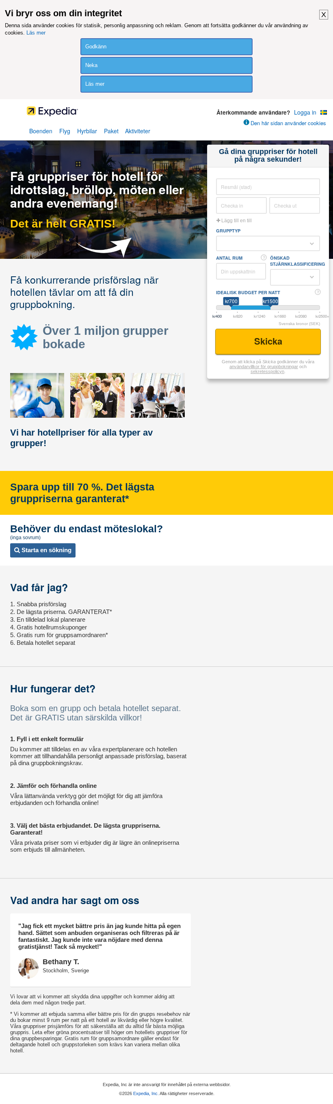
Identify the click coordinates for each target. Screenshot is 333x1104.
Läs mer (35, 33)
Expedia (167, 113)
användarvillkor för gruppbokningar (263, 366)
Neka (91, 65)
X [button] (323, 15)
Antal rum (229, 258)
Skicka (269, 340)
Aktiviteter (137, 131)
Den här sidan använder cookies (288, 123)
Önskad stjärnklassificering (295, 261)
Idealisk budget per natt (248, 292)
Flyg (64, 131)
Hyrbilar (87, 131)
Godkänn (95, 46)
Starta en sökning (45, 550)
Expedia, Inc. (146, 1093)
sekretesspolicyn (267, 371)
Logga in (305, 112)
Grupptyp (228, 231)
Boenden (40, 131)
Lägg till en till (236, 220)
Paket (111, 131)
